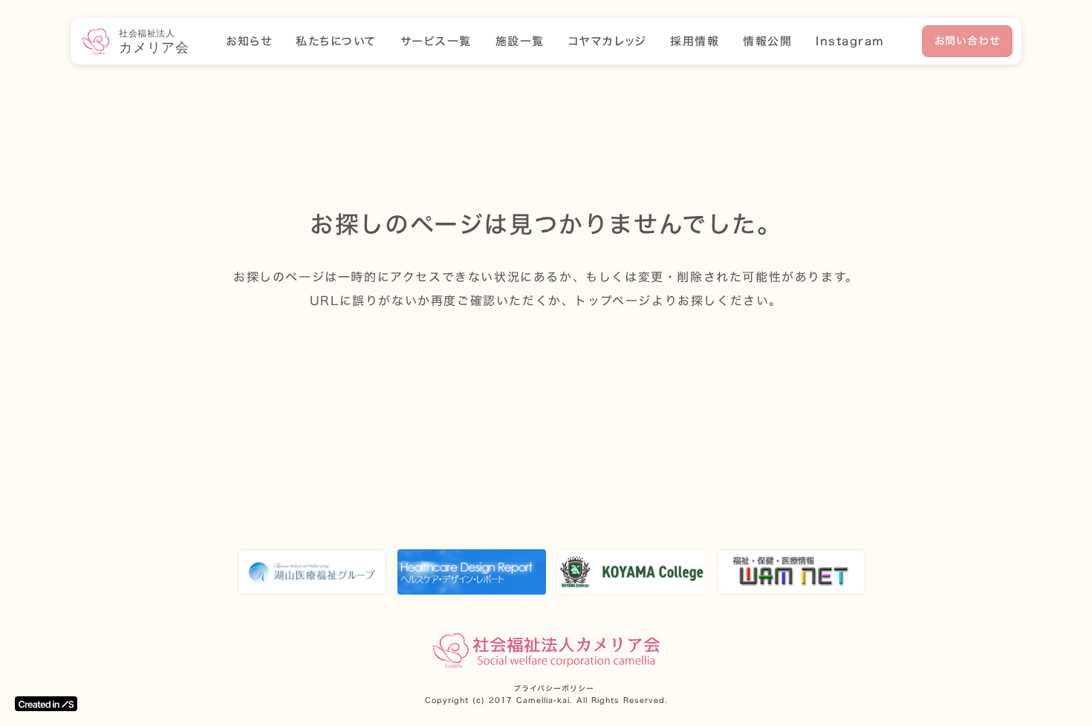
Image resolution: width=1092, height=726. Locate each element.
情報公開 (767, 41)
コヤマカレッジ (607, 41)
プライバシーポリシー (553, 689)
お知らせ (249, 41)
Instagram (850, 41)
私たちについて (336, 41)
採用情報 (694, 41)
